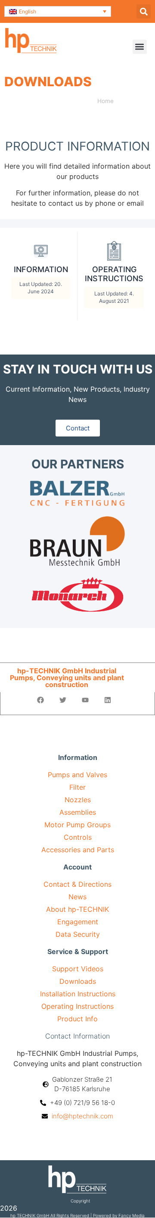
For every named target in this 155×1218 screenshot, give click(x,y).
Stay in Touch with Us (77, 369)
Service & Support (77, 951)
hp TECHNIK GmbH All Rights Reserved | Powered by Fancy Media (77, 1215)
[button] (57, 11)
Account (77, 867)
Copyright (80, 1200)
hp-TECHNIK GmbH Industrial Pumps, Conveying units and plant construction (67, 677)
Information (77, 757)
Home (105, 100)
